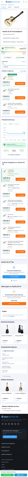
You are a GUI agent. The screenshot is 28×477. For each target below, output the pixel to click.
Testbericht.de (3, 4)
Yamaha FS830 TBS (7, 393)
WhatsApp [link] (8, 475)
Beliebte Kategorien (6, 454)
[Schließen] (26, 472)
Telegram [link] (21, 475)
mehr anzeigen (7, 376)
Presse (2, 464)
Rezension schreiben (14, 303)
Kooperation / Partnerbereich (7, 469)
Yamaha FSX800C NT (20, 393)
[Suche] (24, 2)
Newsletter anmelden (10, 436)
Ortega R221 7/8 (19, 335)
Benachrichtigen (14, 276)
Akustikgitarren (11, 4)
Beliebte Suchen (5, 447)
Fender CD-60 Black (7, 335)
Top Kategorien (5, 450)
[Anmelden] (26, 2)
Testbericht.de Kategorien (8, 443)
